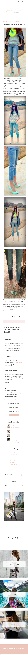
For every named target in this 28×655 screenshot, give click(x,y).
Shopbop (14, 464)
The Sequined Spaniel (11, 370)
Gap (20, 299)
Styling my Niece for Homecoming (16, 440)
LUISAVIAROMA (14, 460)
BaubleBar (14, 454)
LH (24, 649)
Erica (6, 388)
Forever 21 (16, 301)
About (4, 649)
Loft (14, 458)
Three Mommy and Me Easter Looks (15, 427)
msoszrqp (8, 339)
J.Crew (14, 456)
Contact (14, 649)
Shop (9, 649)
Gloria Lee (8, 356)
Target (6, 301)
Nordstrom (14, 462)
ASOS (14, 452)
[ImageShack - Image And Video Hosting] (3, 311)
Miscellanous (16, 21)
